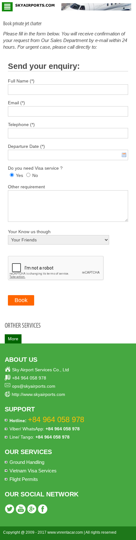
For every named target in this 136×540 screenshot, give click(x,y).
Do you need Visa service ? (35, 168)
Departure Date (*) (26, 146)
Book (21, 300)
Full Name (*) (21, 80)
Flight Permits (23, 479)
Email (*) (16, 102)
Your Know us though (29, 231)
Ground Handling (26, 462)
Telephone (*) (21, 124)
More (13, 338)
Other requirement (26, 186)
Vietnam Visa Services (33, 470)
